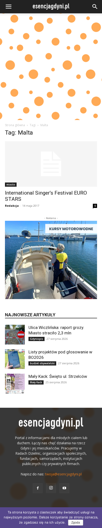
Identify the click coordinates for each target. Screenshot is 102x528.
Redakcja (12, 205)
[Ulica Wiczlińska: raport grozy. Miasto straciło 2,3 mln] (15, 335)
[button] (8, 6)
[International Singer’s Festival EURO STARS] (51, 164)
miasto (10, 184)
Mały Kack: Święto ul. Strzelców (57, 376)
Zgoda (75, 522)
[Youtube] (64, 488)
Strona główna (15, 125)
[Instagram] (51, 488)
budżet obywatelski (42, 363)
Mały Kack (36, 382)
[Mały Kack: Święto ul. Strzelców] (15, 383)
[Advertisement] (51, 67)
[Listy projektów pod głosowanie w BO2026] (15, 359)
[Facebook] (38, 488)
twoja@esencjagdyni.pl (63, 474)
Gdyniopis (36, 339)
